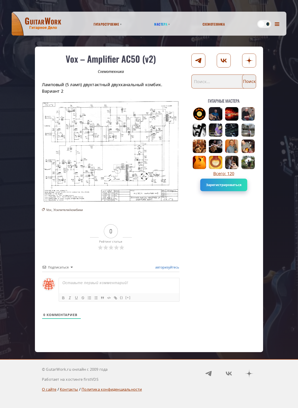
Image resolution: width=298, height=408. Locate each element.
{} (121, 297)
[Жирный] (63, 298)
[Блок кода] (109, 298)
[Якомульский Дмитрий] (248, 114)
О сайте (49, 389)
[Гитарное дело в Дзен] (249, 374)
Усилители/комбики (68, 210)
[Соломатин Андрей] (248, 146)
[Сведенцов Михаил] (232, 146)
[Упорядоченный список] (89, 298)
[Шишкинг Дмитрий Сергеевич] (200, 130)
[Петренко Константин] (216, 130)
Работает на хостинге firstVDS (70, 379)
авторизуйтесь (166, 267)
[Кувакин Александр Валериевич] (200, 146)
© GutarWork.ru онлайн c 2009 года (75, 369)
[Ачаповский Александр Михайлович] (216, 163)
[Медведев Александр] (216, 146)
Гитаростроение (106, 23)
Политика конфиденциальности (111, 389)
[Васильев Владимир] (232, 114)
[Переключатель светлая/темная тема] (264, 24)
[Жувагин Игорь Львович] (232, 130)
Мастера (160, 23)
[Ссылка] (115, 298)
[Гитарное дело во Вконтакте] (229, 374)
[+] (128, 297)
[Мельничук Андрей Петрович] (216, 114)
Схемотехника (214, 23)
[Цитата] (102, 298)
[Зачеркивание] (83, 298)
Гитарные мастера (224, 100)
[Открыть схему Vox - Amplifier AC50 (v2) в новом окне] (111, 151)
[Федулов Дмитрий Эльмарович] (248, 130)
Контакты (69, 389)
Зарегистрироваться (223, 185)
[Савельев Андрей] (200, 163)
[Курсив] (70, 298)
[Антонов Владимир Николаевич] (248, 163)
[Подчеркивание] (76, 298)
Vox (48, 210)
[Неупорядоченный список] (96, 298)
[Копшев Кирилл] (200, 114)
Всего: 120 (223, 173)
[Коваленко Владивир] (232, 163)
